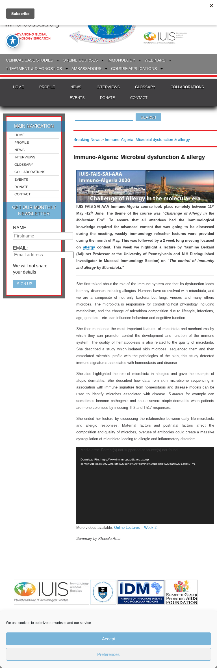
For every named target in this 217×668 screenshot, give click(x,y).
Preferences (108, 654)
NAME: (20, 227)
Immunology (121, 60)
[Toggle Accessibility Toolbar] (12, 41)
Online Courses (80, 60)
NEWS (75, 87)
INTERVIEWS (108, 87)
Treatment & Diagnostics (34, 68)
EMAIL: (20, 248)
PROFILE (47, 87)
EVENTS (77, 98)
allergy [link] (89, 247)
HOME (18, 87)
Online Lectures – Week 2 (135, 527)
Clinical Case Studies (29, 60)
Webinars (155, 60)
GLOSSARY (145, 87)
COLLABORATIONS (187, 87)
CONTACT (138, 98)
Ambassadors (86, 68)
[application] (145, 485)
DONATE (107, 98)
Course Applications (134, 68)
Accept (108, 638)
